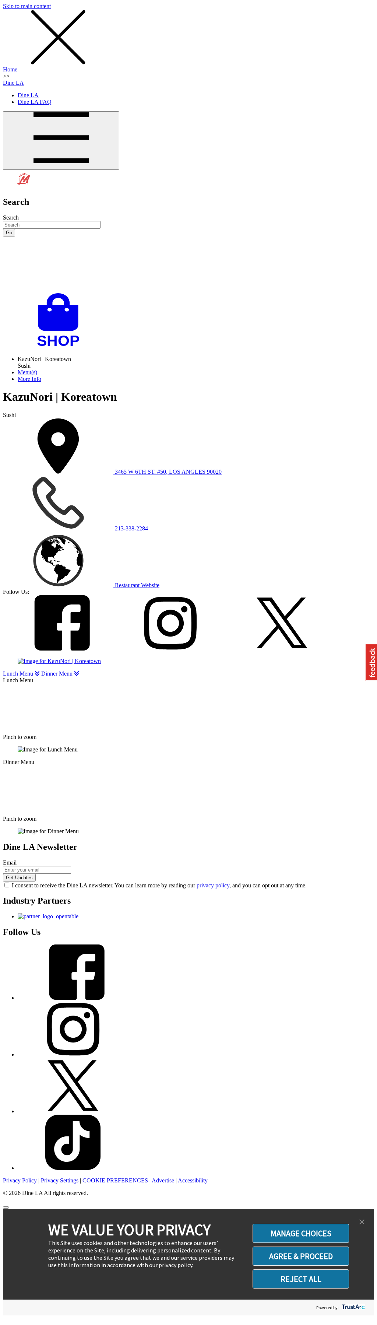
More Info (29, 379)
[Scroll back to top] (6, 1207)
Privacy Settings (59, 1180)
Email (10, 862)
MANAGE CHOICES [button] (301, 1233)
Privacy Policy (20, 1180)
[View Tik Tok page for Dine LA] (73, 1168)
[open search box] (188, 264)
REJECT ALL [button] (301, 1279)
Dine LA (13, 83)
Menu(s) (27, 372)
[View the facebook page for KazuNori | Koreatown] (59, 648)
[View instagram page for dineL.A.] (73, 1054)
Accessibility (193, 1180)
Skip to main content (27, 6)
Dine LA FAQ (35, 102)
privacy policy (213, 885)
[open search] (188, 264)
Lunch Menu (19, 673)
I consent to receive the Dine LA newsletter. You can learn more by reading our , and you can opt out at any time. (159, 885)
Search (11, 217)
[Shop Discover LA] (61, 346)
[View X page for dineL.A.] (73, 1111)
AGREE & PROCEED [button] (301, 1256)
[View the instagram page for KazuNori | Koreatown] (171, 648)
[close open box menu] (58, 63)
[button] (362, 1222)
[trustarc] (352, 1307)
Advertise (163, 1180)
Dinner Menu (57, 673)
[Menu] (61, 140)
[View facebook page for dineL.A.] (73, 998)
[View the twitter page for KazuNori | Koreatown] (282, 648)
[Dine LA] (24, 186)
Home (10, 69)
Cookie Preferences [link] (115, 1180)
